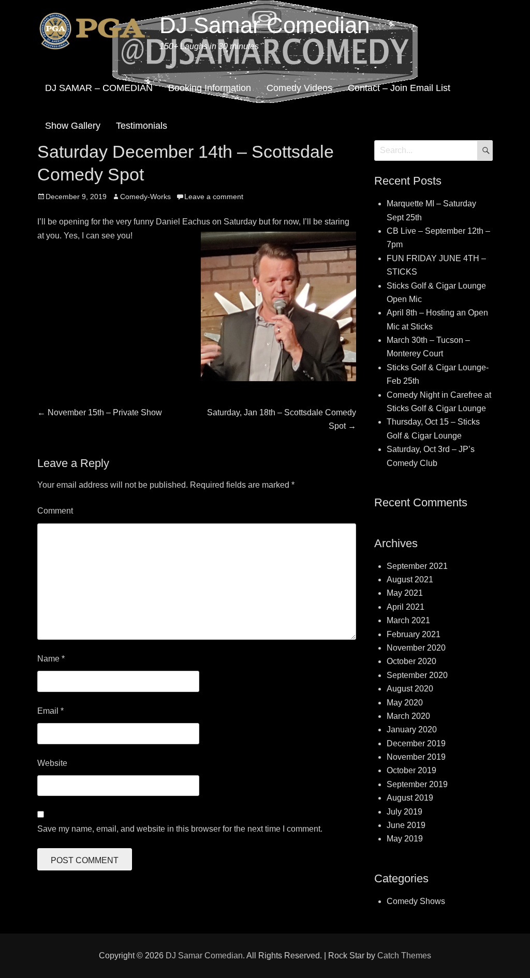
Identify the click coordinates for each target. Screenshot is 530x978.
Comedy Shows (416, 901)
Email (50, 710)
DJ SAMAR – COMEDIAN (99, 88)
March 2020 (408, 716)
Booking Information (209, 88)
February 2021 (413, 634)
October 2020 (411, 661)
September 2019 (417, 784)
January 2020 (412, 729)
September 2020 (417, 675)
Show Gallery (72, 126)
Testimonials (141, 126)
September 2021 (417, 566)
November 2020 (416, 647)
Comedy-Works (145, 196)
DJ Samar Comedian (264, 25)
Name (51, 658)
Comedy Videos (299, 88)
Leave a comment (213, 196)
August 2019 (410, 797)
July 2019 (404, 811)
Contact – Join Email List (399, 88)
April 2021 (405, 607)
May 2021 (405, 593)
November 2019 (416, 757)
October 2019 (411, 770)
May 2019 (405, 838)
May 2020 (405, 702)
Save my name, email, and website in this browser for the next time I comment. (179, 828)
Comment (55, 510)
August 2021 (410, 579)
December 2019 (416, 743)
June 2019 (406, 825)
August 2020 (410, 688)
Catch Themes (404, 955)
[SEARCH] (485, 150)
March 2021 (408, 620)
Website (52, 763)
